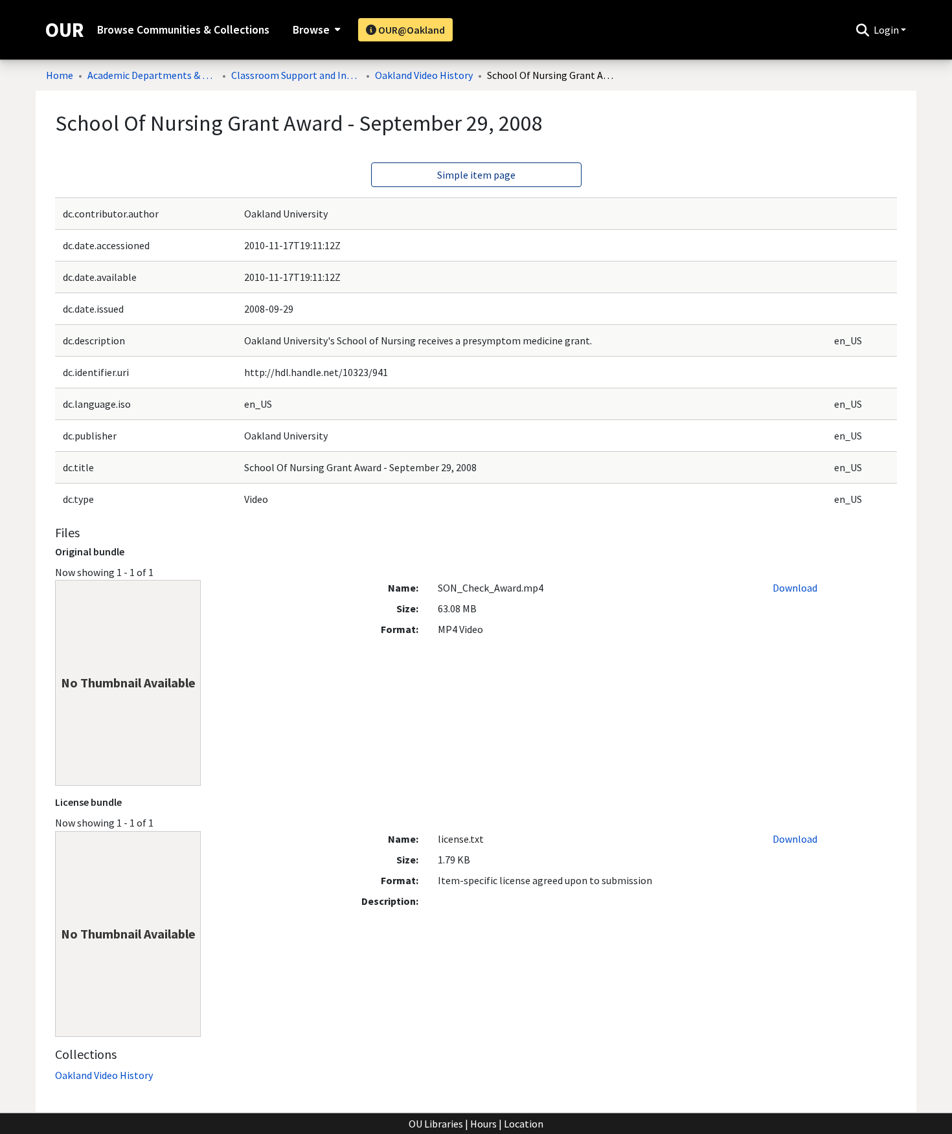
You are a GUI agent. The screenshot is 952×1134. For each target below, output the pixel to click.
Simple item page (476, 174)
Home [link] (59, 75)
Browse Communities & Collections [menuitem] (183, 30)
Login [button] (887, 29)
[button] (862, 30)
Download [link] (795, 587)
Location (523, 1123)
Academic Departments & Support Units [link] (152, 75)
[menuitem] (315, 30)
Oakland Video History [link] (424, 75)
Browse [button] (311, 30)
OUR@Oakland (410, 29)
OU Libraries (436, 1123)
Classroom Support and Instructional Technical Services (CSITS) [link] (296, 75)
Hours (483, 1123)
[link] (104, 1075)
